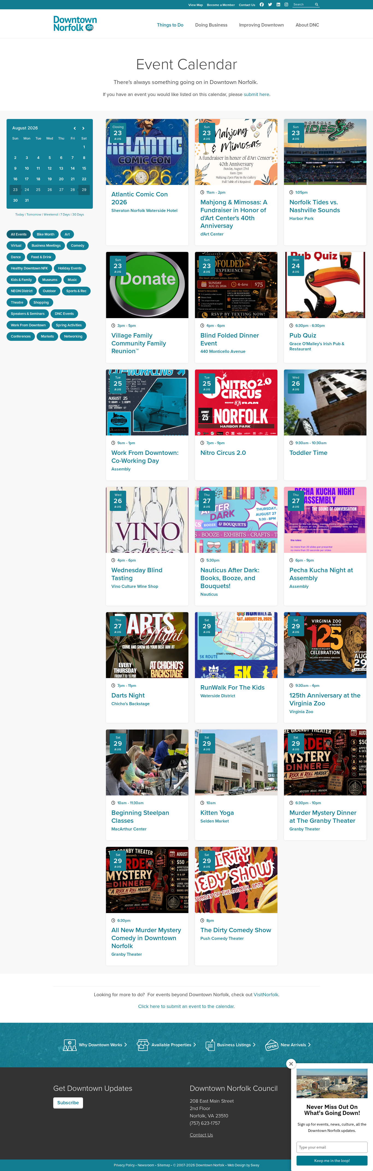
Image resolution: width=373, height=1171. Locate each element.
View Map (195, 4)
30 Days (78, 214)
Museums (49, 279)
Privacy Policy (124, 1165)
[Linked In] (278, 5)
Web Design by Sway (243, 1165)
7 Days (65, 214)
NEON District (21, 291)
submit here (256, 94)
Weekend (51, 214)
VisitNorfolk (266, 994)
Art (67, 234)
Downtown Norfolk (210, 1165)
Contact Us (247, 4)
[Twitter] (270, 5)
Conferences (21, 336)
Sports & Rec (76, 291)
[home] (75, 24)
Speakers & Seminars (28, 313)
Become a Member (221, 4)
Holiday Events (70, 268)
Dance (16, 257)
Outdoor (49, 291)
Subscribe (68, 1102)
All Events (18, 234)
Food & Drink (41, 257)
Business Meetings (46, 245)
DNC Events (64, 313)
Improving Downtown (261, 25)
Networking (73, 336)
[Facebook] (262, 5)
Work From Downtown (28, 325)
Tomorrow (33, 214)
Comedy (77, 245)
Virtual (16, 245)
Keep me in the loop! (332, 1160)
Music (72, 279)
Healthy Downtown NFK (29, 268)
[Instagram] (286, 5)
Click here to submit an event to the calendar (186, 1006)
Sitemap (163, 1165)
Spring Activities (69, 325)
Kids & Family (21, 279)
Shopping (41, 302)
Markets (47, 336)
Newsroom (146, 1165)
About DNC (307, 25)
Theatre (17, 302)
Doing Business (211, 25)
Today (19, 214)
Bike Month (45, 234)
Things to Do (170, 25)
